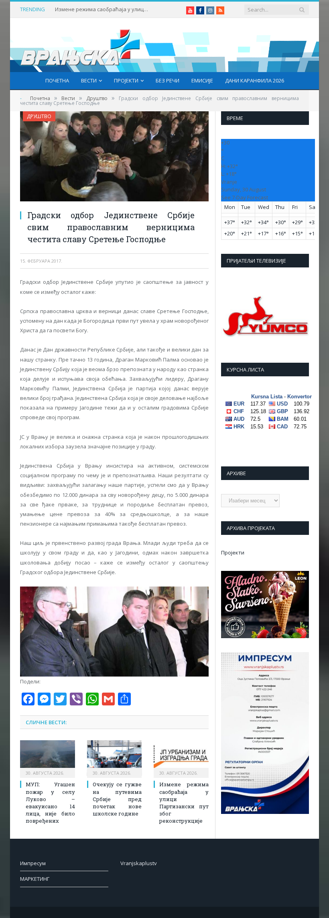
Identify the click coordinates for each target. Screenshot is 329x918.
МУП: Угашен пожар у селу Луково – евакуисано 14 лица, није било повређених (50, 802)
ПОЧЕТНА (57, 80)
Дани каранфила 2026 (254, 80)
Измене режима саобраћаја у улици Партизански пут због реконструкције (103, 9)
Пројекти (126, 80)
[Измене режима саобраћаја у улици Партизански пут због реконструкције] (181, 758)
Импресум (33, 863)
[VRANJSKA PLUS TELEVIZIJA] (80, 45)
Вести (89, 80)
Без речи (167, 80)
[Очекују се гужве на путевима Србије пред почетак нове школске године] (114, 758)
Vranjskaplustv (138, 863)
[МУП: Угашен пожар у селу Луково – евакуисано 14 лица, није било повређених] (47, 758)
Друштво (39, 116)
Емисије (202, 80)
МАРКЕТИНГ (34, 878)
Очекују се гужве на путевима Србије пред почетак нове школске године (117, 799)
